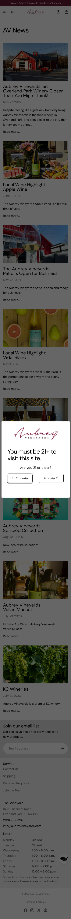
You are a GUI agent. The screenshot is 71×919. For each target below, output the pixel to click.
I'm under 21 (51, 478)
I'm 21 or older (20, 478)
